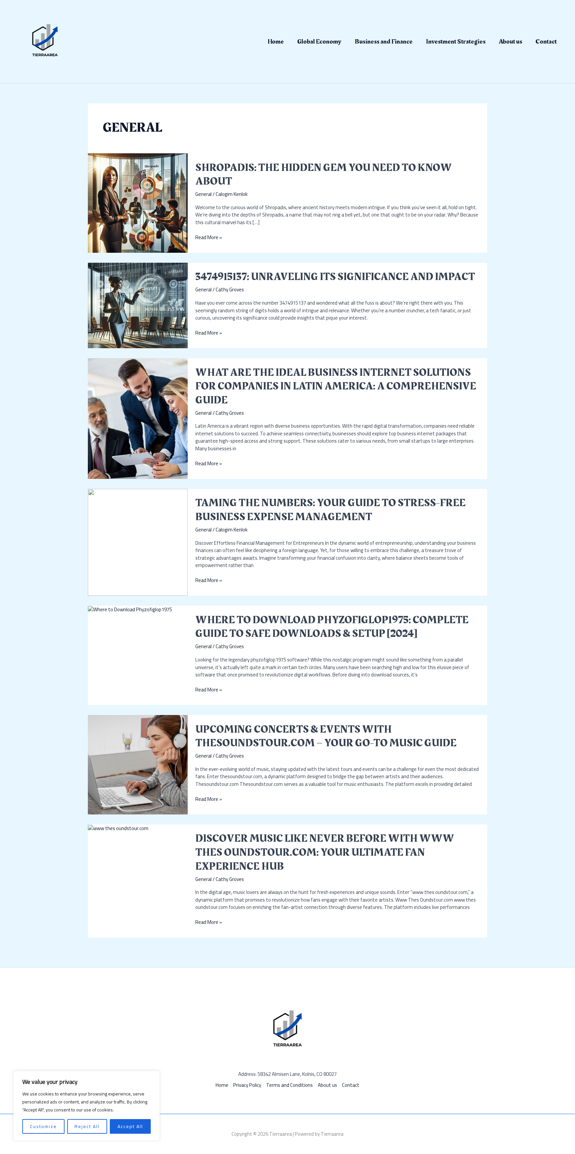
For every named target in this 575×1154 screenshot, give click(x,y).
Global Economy (319, 42)
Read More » (208, 237)
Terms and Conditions (289, 1085)
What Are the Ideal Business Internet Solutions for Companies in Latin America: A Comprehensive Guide (335, 386)
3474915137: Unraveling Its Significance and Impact (335, 277)
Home (276, 42)
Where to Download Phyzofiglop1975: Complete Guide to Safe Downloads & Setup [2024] (332, 627)
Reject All (87, 1126)
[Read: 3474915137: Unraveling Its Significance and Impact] (138, 305)
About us (510, 42)
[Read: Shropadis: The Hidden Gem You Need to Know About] (138, 202)
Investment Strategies (455, 42)
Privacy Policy (247, 1085)
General (203, 194)
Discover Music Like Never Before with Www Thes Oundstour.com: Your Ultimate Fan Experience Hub (324, 852)
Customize (43, 1126)
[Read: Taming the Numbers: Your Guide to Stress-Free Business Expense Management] (138, 541)
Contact (546, 42)
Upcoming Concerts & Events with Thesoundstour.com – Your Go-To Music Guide (326, 736)
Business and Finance (384, 42)
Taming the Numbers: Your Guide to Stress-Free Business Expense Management (330, 510)
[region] (86, 1106)
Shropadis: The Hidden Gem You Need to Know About (323, 175)
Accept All (130, 1126)
